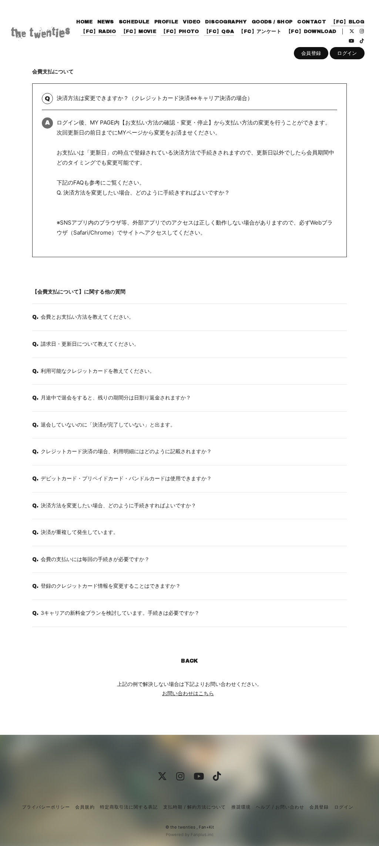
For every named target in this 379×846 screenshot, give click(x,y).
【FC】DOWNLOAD (311, 31)
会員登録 (311, 53)
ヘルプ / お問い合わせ (280, 807)
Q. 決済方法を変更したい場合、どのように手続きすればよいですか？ (143, 192)
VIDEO (191, 21)
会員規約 (84, 807)
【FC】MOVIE (139, 31)
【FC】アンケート (260, 31)
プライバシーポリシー (46, 807)
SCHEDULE (134, 21)
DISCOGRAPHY (225, 21)
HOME (84, 21)
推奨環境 (241, 807)
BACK (189, 661)
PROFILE (166, 21)
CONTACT (311, 21)
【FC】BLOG (347, 21)
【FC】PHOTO (180, 31)
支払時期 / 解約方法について (194, 807)
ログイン (347, 53)
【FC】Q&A (219, 31)
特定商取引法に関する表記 (129, 807)
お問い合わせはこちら (188, 693)
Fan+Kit (206, 827)
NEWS (105, 21)
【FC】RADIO (98, 31)
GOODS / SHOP (272, 21)
